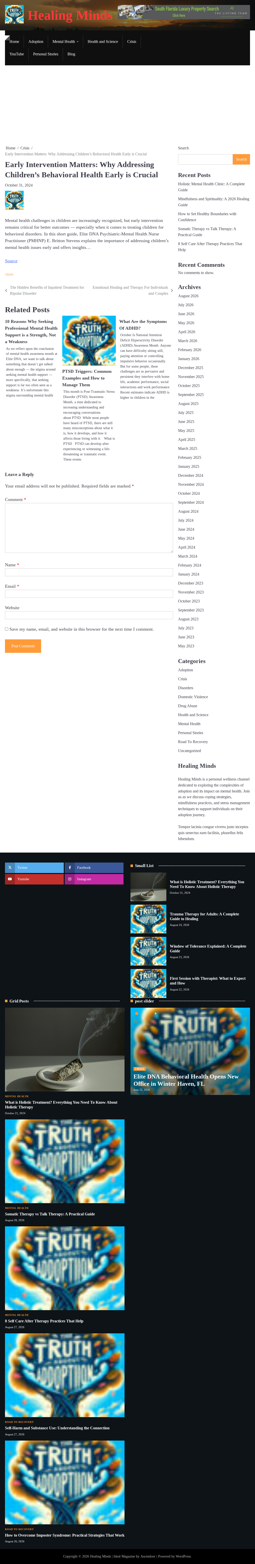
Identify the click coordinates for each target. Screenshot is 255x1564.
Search (183, 148)
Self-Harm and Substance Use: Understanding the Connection (57, 1428)
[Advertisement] (127, 105)
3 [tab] (155, 1013)
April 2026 (186, 332)
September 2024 (191, 502)
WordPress (183, 1556)
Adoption (35, 41)
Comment (15, 499)
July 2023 (185, 628)
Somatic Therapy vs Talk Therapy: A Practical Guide (50, 1214)
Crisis (131, 41)
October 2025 (189, 386)
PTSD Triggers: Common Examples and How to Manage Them (87, 378)
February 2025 (189, 457)
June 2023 (186, 637)
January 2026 (188, 359)
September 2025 (191, 394)
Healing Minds (70, 15)
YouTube (16, 54)
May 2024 (186, 538)
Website (12, 607)
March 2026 (187, 341)
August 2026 (188, 296)
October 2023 (189, 601)
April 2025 (186, 439)
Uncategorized (189, 751)
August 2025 (188, 403)
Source (11, 260)
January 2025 (188, 466)
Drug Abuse (187, 706)
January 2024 (188, 574)
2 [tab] (146, 1013)
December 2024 (190, 475)
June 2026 (186, 314)
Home (14, 41)
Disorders (185, 688)
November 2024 (191, 484)
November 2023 (191, 592)
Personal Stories (45, 54)
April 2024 (186, 547)
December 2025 (190, 368)
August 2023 (188, 619)
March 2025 (187, 448)
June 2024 (186, 529)
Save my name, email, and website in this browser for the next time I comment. (81, 629)
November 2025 (191, 377)
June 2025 (186, 421)
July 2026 (185, 305)
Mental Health (64, 41)
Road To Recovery (193, 742)
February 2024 (189, 565)
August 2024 (188, 511)
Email (12, 586)
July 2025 (185, 412)
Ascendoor (147, 1556)
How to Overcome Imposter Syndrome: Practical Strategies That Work (65, 1535)
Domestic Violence (193, 697)
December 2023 (190, 583)
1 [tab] (136, 1013)
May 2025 (186, 430)
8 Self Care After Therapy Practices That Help (44, 1321)
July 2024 (185, 520)
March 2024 (187, 556)
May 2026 (186, 323)
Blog (71, 54)
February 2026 (189, 350)
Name (12, 564)
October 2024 (189, 493)
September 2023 (191, 610)
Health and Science (103, 41)
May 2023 (186, 646)
